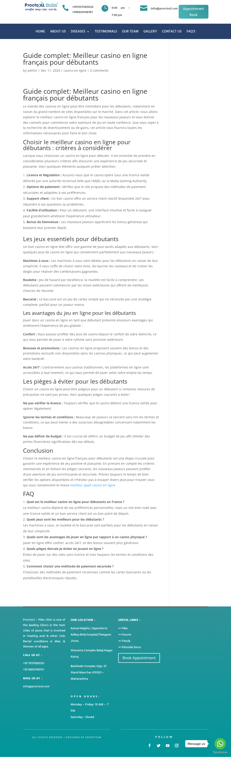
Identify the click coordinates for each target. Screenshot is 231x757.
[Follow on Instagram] (176, 745)
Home (40, 32)
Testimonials (106, 32)
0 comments (99, 70)
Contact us (172, 32)
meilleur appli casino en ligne (92, 485)
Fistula (126, 640)
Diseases (78, 32)
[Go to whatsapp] (220, 743)
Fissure (126, 634)
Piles (125, 628)
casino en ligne (75, 70)
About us (58, 32)
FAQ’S (191, 32)
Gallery (150, 32)
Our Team (130, 32)
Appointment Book (193, 11)
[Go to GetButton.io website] (220, 752)
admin (32, 70)
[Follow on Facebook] (149, 745)
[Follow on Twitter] (158, 745)
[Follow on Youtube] (167, 745)
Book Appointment (139, 657)
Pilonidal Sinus (131, 647)
